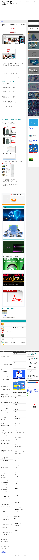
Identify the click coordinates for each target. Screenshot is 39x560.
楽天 (28, 375)
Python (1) (16, 497)
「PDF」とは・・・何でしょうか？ (8, 331)
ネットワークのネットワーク (4, 491)
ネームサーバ (3, 509)
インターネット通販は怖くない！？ (5, 484)
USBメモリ (29, 358)
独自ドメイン (29, 376)
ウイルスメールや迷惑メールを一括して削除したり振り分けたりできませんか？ (33, 54)
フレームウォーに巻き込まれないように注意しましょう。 (6, 465)
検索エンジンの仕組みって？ (4, 541)
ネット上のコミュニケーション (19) (19, 451)
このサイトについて (3, 354)
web (32, 358)
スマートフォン (29, 18)
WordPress (29, 359)
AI (14, 367)
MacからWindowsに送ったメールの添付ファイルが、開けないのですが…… (6, 421)
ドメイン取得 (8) (17, 511)
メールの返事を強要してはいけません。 (6, 521)
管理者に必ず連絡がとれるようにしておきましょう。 (6, 387)
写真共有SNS (12, 317)
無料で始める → (13, 199)
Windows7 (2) (17, 486)
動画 (35, 372)
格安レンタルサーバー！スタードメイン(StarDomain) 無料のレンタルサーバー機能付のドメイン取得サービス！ (15, 328)
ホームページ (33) (16, 500)
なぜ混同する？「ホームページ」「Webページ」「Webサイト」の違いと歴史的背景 (33, 45)
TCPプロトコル (3, 369)
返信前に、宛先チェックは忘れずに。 (6, 546)
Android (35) (16, 460)
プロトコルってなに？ (4, 371)
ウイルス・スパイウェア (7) (18, 469)
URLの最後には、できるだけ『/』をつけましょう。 (6, 435)
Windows (36, 358)
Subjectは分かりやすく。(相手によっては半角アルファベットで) (6, 433)
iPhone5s (37, 354)
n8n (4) (16, 532)
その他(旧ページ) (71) (17, 430)
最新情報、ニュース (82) (17, 516)
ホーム (13, 555)
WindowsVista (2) (18, 490)
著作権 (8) (16, 476)
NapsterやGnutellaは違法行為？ (5, 425)
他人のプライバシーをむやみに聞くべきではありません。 (6, 525)
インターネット (7, 18)
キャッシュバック (36, 362)
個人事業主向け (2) (17, 525)
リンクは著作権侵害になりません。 (5, 498)
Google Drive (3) (17, 416)
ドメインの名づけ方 (3, 415)
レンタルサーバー (30, 372)
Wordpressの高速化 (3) (19, 507)
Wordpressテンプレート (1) (19, 509)
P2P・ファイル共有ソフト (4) (18, 437)
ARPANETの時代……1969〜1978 (5, 356)
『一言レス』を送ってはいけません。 (6, 392)
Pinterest (5, 317)
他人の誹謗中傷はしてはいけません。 (6, 527)
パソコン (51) (16, 479)
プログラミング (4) (16, 495)
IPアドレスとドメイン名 (4, 410)
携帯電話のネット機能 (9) (18, 453)
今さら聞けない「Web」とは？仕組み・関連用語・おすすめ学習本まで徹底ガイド (33, 37)
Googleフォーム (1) (17, 423)
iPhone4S (33, 354)
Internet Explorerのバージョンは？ (5, 394)
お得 (36, 359)
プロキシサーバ (3, 511)
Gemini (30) (16, 402)
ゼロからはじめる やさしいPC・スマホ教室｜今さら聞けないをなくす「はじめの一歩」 (9, 3)
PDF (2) (16, 439)
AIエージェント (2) (17, 397)
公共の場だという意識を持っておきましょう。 (6, 468)
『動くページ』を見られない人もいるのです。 (6, 377)
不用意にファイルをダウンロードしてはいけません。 (6, 461)
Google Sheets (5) (17, 418)
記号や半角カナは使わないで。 (5, 443)
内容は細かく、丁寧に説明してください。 (6, 506)
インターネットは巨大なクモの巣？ (5, 487)
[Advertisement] (19, 11)
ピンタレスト (8, 317)
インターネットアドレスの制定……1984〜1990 (6, 362)
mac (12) (16, 483)
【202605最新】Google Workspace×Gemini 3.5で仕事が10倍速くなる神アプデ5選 (33, 79)
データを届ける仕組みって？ (4, 489)
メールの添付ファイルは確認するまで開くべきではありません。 (6, 458)
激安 (30, 375)
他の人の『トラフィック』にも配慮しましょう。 (6, 441)
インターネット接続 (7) (18, 446)
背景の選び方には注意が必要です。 (5, 389)
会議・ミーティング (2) (18, 523)
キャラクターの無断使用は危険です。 (6, 496)
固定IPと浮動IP (3, 419)
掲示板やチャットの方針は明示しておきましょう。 (6, 448)
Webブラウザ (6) (17, 444)
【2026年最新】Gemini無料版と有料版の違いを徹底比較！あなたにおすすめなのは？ (33, 95)
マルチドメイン (29, 371)
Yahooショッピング (31, 130)
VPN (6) (16, 467)
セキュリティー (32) (16, 465)
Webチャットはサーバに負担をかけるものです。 (6, 445)
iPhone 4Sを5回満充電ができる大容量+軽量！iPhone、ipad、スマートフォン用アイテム (33, 70)
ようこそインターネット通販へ (5, 480)
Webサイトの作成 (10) (18, 502)
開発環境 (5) (15, 528)
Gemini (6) (16, 409)
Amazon (30, 164)
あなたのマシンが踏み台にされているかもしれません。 (6, 397)
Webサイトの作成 (17, 18)
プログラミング (34, 18)
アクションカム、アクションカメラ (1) (19, 432)
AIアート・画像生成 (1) (18, 395)
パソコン (25, 18)
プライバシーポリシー (4, 551)
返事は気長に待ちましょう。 (4, 548)
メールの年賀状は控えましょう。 (5, 519)
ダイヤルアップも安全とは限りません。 (6, 400)
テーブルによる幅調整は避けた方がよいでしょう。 (6, 380)
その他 (2, 470)
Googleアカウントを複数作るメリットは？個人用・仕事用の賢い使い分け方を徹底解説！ (33, 112)
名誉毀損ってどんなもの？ (4, 430)
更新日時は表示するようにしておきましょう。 (6, 384)
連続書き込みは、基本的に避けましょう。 (6, 534)
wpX (33, 359)
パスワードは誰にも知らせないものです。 (6, 405)
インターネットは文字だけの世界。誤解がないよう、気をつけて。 (6, 438)
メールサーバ (3, 513)
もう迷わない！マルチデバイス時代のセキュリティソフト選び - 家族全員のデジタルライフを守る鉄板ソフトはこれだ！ (33, 62)
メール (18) (15, 514)
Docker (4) (16, 530)
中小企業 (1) (16, 521)
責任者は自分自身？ (3, 494)
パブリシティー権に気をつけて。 (5, 427)
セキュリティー (12, 18)
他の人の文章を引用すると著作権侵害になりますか (10, 338)
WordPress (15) (17, 504)
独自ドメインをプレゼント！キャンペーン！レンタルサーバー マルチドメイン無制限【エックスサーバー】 (15, 342)
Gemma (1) (16, 411)
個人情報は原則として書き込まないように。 (6, 532)
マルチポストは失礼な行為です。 (5, 504)
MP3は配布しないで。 (4, 423)
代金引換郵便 (3, 473)
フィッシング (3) (17, 472)
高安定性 (37, 376)
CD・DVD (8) (16, 481)
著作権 (34, 376)
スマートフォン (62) (16, 458)
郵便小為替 (2, 475)
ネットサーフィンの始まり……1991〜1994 (6, 364)
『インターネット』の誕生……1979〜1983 (6, 358)
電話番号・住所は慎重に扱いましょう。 (6, 408)
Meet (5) (16, 425)
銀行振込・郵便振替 (3, 477)
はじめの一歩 (2, 18)
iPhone (29, 354)
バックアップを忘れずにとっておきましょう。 (6, 455)
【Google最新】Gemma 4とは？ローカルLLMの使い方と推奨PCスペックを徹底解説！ (33, 104)
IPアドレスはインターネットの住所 (5, 412)
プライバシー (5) (17, 474)
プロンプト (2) (17, 404)
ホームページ (33, 370)
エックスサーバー (30, 362)
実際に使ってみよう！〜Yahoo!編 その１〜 (6, 539)
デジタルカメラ (34, 367)
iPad (36, 353)
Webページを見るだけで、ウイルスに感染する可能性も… (6, 451)
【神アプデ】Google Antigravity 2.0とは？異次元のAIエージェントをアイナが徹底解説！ (33, 87)
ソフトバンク (29, 367)
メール (21, 18)
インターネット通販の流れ (4, 482)
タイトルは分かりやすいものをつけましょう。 (6, 502)
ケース (28, 363)
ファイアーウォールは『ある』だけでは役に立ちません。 (6, 517)
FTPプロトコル (3, 366)
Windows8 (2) (17, 488)
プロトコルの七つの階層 (4, 373)
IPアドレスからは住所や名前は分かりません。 (6, 403)
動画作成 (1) (16, 493)
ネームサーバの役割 (3, 417)
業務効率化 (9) (16, 518)
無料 (33, 375)
